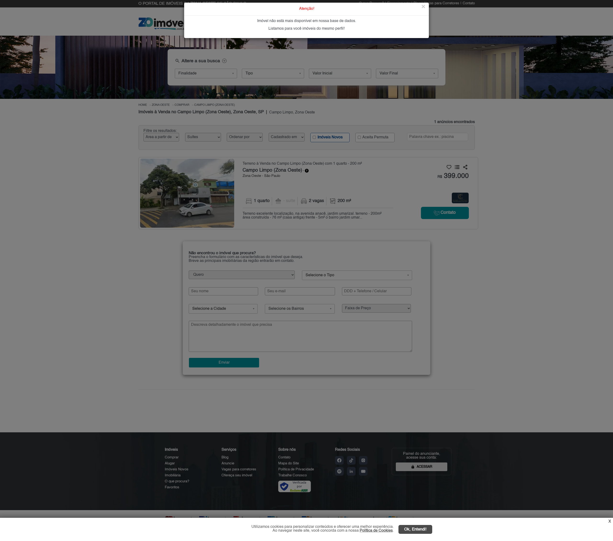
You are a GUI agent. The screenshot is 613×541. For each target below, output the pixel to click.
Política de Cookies (376, 531)
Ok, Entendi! (415, 529)
